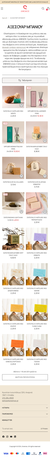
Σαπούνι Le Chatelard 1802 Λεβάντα (37, 254)
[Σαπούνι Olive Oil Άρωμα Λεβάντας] (37, 168)
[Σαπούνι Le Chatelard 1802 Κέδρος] (13, 310)
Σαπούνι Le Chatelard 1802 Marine (37, 289)
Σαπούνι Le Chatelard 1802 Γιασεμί (37, 360)
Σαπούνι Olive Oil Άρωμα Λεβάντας (37, 183)
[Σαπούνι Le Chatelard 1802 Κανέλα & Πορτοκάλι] (13, 345)
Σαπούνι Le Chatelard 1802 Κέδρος (13, 325)
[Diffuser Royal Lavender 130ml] (37, 97)
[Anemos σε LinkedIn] (15, 437)
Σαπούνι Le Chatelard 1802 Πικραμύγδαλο (37, 218)
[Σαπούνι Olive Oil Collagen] (13, 168)
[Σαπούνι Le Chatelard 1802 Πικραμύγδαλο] (37, 203)
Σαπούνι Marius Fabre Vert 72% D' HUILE (13, 254)
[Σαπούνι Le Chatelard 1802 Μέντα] (13, 97)
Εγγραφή (44, 429)
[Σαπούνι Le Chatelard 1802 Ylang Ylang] (37, 310)
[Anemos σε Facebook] (3, 437)
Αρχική (4, 18)
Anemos (24, 446)
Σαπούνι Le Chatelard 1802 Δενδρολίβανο (13, 289)
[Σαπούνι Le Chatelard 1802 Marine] (37, 274)
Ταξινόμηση (27, 80)
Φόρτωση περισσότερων (25, 377)
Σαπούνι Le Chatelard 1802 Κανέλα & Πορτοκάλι (13, 360)
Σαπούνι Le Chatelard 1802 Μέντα (13, 112)
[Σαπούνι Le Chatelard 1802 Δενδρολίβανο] (13, 274)
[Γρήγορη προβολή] (21, 105)
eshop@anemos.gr (10, 400)
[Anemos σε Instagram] (7, 437)
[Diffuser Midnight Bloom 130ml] (13, 132)
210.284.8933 (8, 398)
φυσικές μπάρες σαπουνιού (14, 47)
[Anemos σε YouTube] (11, 437)
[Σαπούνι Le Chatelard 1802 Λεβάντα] (37, 239)
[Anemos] (25, 8)
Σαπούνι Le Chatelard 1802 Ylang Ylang (37, 325)
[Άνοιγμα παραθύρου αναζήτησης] (42, 8)
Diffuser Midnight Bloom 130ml (13, 148)
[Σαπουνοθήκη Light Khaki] (13, 203)
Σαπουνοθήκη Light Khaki (13, 217)
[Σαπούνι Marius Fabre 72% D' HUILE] (37, 132)
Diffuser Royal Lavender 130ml (37, 112)
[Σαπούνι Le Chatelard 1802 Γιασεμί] (37, 345)
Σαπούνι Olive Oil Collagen (13, 182)
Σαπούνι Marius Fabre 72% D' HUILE (36, 148)
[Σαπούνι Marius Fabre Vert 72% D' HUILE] (13, 239)
